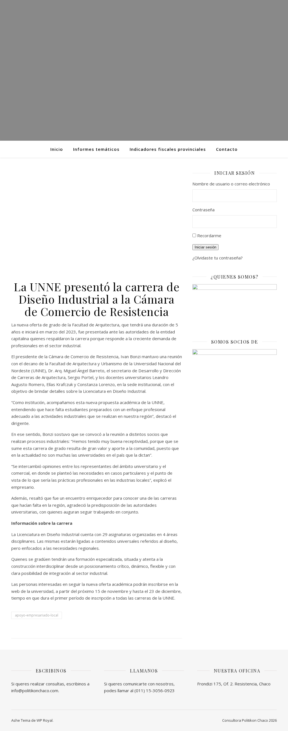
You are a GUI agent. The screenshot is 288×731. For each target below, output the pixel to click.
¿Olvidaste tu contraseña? (217, 258)
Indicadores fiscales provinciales (168, 149)
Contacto (227, 149)
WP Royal (45, 720)
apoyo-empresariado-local (36, 615)
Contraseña (203, 209)
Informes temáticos (96, 149)
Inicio (56, 149)
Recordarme (209, 235)
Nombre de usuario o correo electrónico (231, 184)
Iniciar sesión (205, 247)
